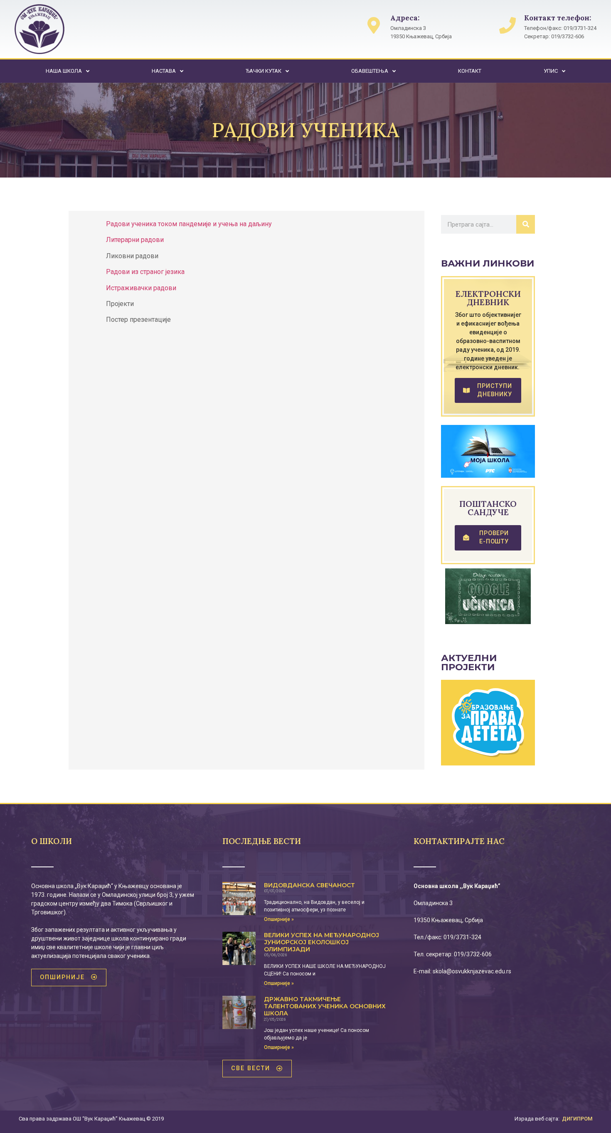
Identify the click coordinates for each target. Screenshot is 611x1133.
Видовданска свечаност (309, 885)
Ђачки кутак (263, 71)
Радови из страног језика (145, 272)
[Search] (525, 224)
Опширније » (279, 919)
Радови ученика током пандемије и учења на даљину (189, 224)
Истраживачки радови (141, 288)
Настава (164, 71)
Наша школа (64, 71)
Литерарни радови (135, 240)
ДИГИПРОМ (577, 1119)
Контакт (469, 71)
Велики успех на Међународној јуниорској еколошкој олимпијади (321, 942)
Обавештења (369, 71)
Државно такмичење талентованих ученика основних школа (325, 1006)
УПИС (551, 71)
